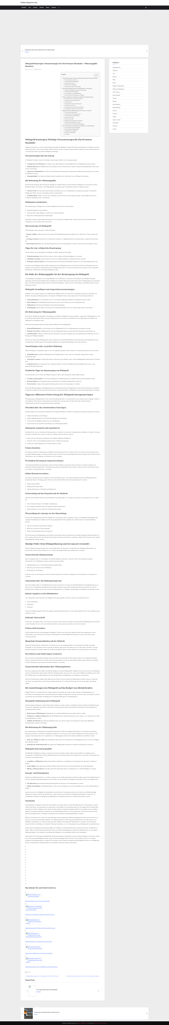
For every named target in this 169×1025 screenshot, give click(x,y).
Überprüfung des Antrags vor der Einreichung (74, 108)
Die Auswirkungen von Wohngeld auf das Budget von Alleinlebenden (78, 126)
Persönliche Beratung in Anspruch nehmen (73, 103)
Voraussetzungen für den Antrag (71, 79)
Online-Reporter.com (29, 3)
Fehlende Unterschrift (69, 117)
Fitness (47, 7)
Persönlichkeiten (116, 104)
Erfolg (114, 79)
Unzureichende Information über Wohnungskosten (74, 124)
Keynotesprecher (116, 95)
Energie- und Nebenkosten (70, 132)
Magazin (27, 52)
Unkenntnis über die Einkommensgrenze (73, 114)
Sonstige (115, 110)
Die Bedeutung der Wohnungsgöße (71, 81)
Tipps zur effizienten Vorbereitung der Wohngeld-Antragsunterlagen (78, 97)
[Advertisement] (84, 27)
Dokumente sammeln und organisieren (72, 100)
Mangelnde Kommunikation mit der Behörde (74, 120)
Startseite (24, 7)
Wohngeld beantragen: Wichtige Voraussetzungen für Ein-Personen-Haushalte (80, 78)
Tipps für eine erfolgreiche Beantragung (73, 86)
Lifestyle (42, 7)
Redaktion (39, 69)
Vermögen (115, 126)
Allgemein (115, 70)
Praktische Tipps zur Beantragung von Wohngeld (74, 95)
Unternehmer (116, 123)
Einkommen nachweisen (70, 83)
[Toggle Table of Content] (95, 75)
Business (54, 7)
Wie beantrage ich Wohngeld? (71, 84)
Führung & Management (118, 86)
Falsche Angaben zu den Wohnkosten (72, 115)
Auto (29, 7)
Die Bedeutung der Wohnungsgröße (72, 129)
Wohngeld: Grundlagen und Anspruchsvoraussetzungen (75, 90)
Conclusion (67, 134)
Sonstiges (115, 113)
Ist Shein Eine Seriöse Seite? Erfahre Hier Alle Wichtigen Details (40, 50)
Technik (35, 7)
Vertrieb (114, 129)
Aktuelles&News (116, 67)
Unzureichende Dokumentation (71, 112)
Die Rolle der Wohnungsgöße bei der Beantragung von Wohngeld (77, 88)
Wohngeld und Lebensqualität (70, 130)
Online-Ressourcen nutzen (70, 105)
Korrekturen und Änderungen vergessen (72, 122)
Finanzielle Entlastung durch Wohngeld (72, 127)
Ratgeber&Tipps (116, 107)
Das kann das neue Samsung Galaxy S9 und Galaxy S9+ (47, 1012)
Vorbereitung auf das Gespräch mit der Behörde (74, 107)
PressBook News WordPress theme (100, 1023)
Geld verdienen (116, 92)
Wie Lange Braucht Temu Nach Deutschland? (47, 989)
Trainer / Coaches (117, 120)
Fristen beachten (68, 102)
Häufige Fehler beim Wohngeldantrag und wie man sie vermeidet (77, 110)
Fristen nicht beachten (69, 119)
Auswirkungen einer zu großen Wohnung (73, 93)
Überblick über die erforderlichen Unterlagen (74, 98)
